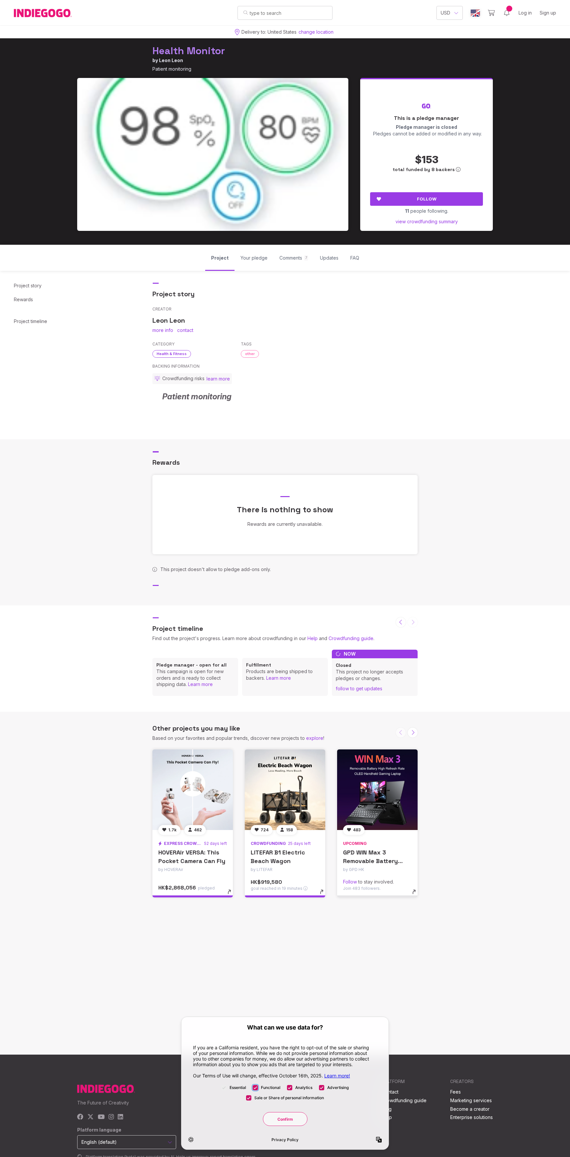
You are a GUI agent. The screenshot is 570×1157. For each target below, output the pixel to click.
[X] (90, 1117)
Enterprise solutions (471, 1117)
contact (185, 330)
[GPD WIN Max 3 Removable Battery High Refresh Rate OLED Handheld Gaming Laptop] (377, 789)
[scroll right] (413, 733)
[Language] (475, 13)
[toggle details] (232, 895)
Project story (28, 285)
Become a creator (470, 1109)
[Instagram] (111, 1117)
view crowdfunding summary (427, 221)
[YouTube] (101, 1117)
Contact (390, 1092)
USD (445, 13)
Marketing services (471, 1100)
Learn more (200, 684)
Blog (387, 1109)
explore (314, 738)
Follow (426, 198)
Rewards (23, 299)
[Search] (245, 12)
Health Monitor (188, 50)
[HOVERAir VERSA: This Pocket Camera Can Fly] (192, 789)
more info (162, 330)
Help (312, 638)
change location (316, 32)
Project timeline (30, 321)
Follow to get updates (359, 688)
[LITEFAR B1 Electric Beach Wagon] (285, 789)
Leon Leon (171, 60)
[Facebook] (80, 1117)
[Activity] (507, 13)
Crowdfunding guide (351, 638)
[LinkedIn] (120, 1117)
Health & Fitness (172, 353)
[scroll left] (401, 622)
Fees (455, 1092)
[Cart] (491, 13)
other (250, 353)
